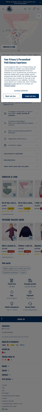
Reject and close (10, 96)
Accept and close (30, 96)
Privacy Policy (10, 86)
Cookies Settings (21, 90)
